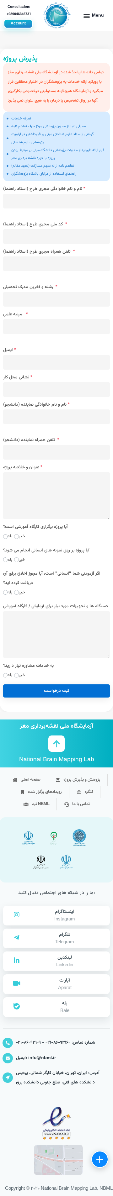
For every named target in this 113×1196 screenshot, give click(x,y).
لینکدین (64, 957)
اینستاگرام (64, 911)
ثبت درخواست (56, 691)
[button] (93, 15)
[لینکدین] (16, 960)
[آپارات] (16, 983)
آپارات (64, 980)
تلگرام (64, 934)
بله (64, 1003)
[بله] (16, 1006)
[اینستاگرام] (16, 915)
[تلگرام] (16, 938)
